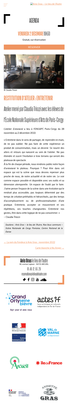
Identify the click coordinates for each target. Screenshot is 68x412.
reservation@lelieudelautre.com (34, 274)
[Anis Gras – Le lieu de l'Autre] (46, 3)
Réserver (34, 47)
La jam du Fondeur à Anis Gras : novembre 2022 (29, 242)
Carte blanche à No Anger (49, 247)
